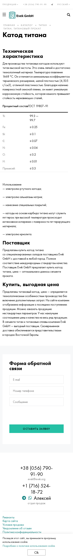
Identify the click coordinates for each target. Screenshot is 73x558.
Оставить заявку (36, 429)
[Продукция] (5, 14)
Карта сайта (10, 521)
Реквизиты (8, 517)
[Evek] (21, 15)
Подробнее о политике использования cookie (29, 546)
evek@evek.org (36, 479)
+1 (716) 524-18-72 (36, 489)
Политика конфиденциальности (22, 532)
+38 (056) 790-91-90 (35, 4)
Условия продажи (13, 525)
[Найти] (68, 15)
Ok (36, 552)
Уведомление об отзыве (17, 528)
